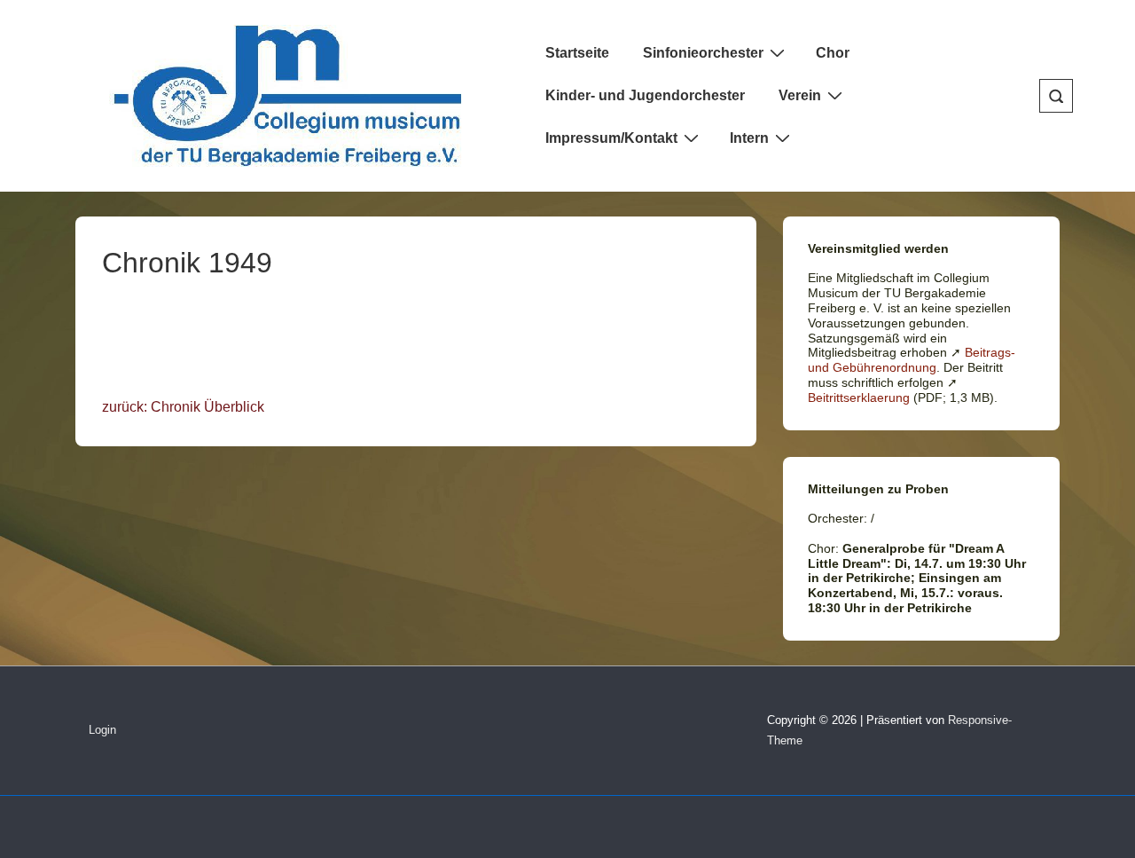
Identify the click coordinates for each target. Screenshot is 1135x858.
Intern (749, 138)
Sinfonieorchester (703, 52)
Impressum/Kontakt (611, 138)
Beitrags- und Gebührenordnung (911, 359)
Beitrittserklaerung (859, 397)
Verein (800, 95)
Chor (832, 52)
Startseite (577, 52)
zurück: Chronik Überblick (183, 406)
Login (102, 729)
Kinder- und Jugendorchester (645, 95)
